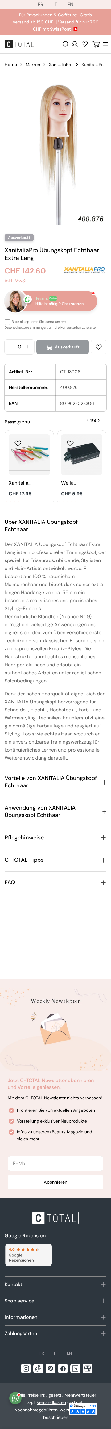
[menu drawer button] (105, 44)
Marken (33, 64)
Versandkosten (51, 1402)
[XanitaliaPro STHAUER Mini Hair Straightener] (29, 454)
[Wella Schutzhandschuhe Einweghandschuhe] (81, 454)
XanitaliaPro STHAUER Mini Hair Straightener (20, 483)
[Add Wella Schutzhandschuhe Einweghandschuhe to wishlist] (70, 443)
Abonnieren (55, 1182)
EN (70, 4)
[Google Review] (28, 1255)
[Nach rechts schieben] (98, 420)
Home (11, 64)
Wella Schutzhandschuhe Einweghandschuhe (72, 483)
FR (40, 4)
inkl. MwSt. (16, 280)
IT (55, 4)
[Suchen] (65, 44)
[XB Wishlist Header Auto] (85, 44)
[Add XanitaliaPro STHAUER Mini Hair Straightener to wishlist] (18, 443)
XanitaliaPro (61, 64)
